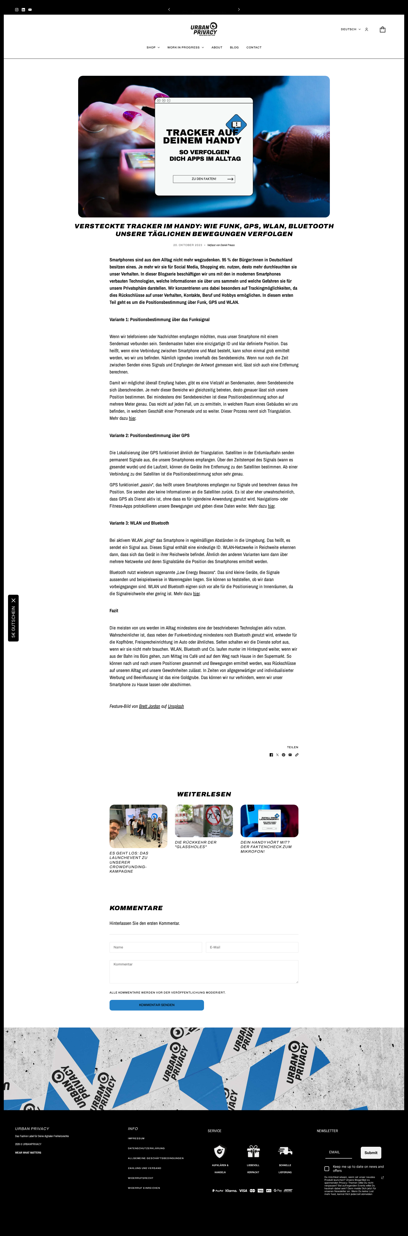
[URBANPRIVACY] (204, 29)
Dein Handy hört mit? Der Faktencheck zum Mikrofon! (266, 846)
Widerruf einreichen (144, 1188)
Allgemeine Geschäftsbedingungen (156, 1158)
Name (118, 947)
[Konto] (367, 29)
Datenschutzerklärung (146, 1148)
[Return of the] (204, 821)
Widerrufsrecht (140, 1178)
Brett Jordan (149, 706)
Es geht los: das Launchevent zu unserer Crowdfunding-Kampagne (129, 862)
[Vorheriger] (169, 9)
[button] (296, 754)
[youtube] (30, 9)
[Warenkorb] (382, 29)
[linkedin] (23, 9)
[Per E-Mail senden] (290, 754)
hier (132, 418)
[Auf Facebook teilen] (271, 754)
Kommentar (123, 966)
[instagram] (16, 9)
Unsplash (176, 706)
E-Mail (215, 947)
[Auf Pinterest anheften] (283, 754)
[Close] (13, 600)
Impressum (136, 1138)
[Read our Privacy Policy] (382, 1178)
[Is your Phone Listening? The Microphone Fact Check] (269, 821)
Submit (371, 1152)
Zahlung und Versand (144, 1168)
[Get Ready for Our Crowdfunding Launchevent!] (138, 826)
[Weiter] (239, 9)
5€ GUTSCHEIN (13, 622)
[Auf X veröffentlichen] (277, 754)
